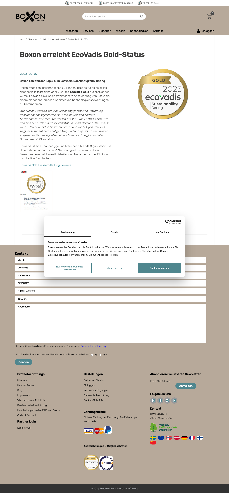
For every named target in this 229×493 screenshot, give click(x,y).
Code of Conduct (26, 415)
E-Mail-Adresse (26, 291)
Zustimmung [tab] (68, 232)
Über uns (22, 380)
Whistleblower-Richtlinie (31, 400)
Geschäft (23, 283)
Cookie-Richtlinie (93, 400)
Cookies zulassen (159, 268)
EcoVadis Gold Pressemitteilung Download (46, 165)
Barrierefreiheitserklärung (32, 405)
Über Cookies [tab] (161, 232)
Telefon (22, 299)
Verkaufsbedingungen (96, 390)
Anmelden (186, 386)
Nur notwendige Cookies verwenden (69, 268)
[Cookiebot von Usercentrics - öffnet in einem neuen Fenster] (167, 222)
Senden (24, 362)
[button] (209, 16)
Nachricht (24, 306)
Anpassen (112, 268)
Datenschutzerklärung (93, 346)
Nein (105, 354)
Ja (95, 354)
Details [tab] (114, 232)
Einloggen (89, 385)
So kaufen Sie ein (93, 380)
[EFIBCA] (106, 469)
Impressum (23, 395)
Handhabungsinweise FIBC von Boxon (38, 410)
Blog (19, 390)
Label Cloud (24, 427)
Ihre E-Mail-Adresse (160, 381)
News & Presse (25, 385)
